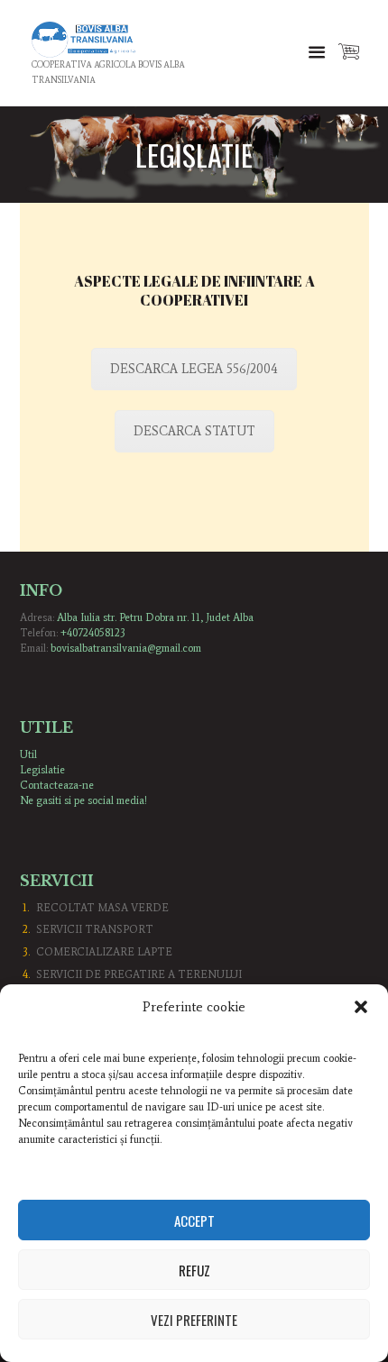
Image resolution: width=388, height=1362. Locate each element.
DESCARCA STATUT (194, 431)
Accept (194, 1220)
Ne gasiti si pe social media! (83, 800)
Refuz (194, 1270)
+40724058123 (92, 632)
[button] (361, 1007)
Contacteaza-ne (57, 785)
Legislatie (42, 769)
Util (28, 754)
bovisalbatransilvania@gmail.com (126, 648)
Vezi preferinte (194, 1320)
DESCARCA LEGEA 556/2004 (194, 369)
